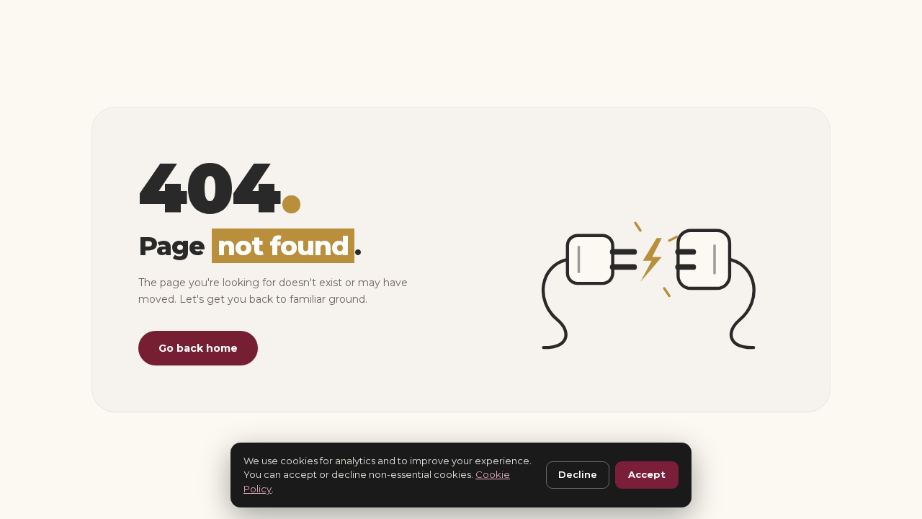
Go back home (198, 348)
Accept (647, 474)
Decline (577, 474)
